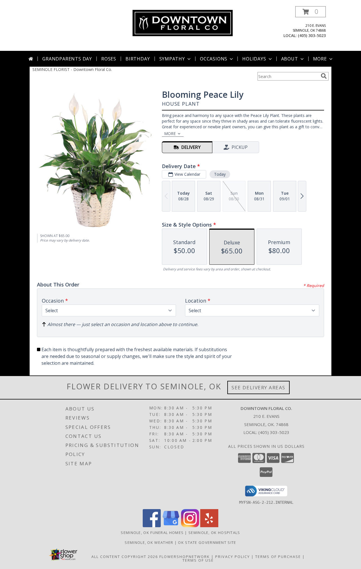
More (320, 59)
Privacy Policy (232, 556)
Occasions (213, 59)
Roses (108, 59)
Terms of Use (198, 560)
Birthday (138, 59)
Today (220, 174)
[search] (323, 76)
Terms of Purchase (278, 556)
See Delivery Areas (258, 387)
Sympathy (172, 59)
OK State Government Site (207, 542)
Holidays (254, 59)
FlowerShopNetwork (184, 556)
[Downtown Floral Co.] (182, 22)
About (289, 59)
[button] (310, 11)
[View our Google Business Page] (171, 525)
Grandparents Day (67, 59)
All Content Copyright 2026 (124, 556)
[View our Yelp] (209, 525)
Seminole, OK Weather (149, 542)
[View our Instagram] (190, 525)
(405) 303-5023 (312, 35)
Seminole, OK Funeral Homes (152, 532)
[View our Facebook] (152, 525)
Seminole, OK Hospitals (214, 532)
